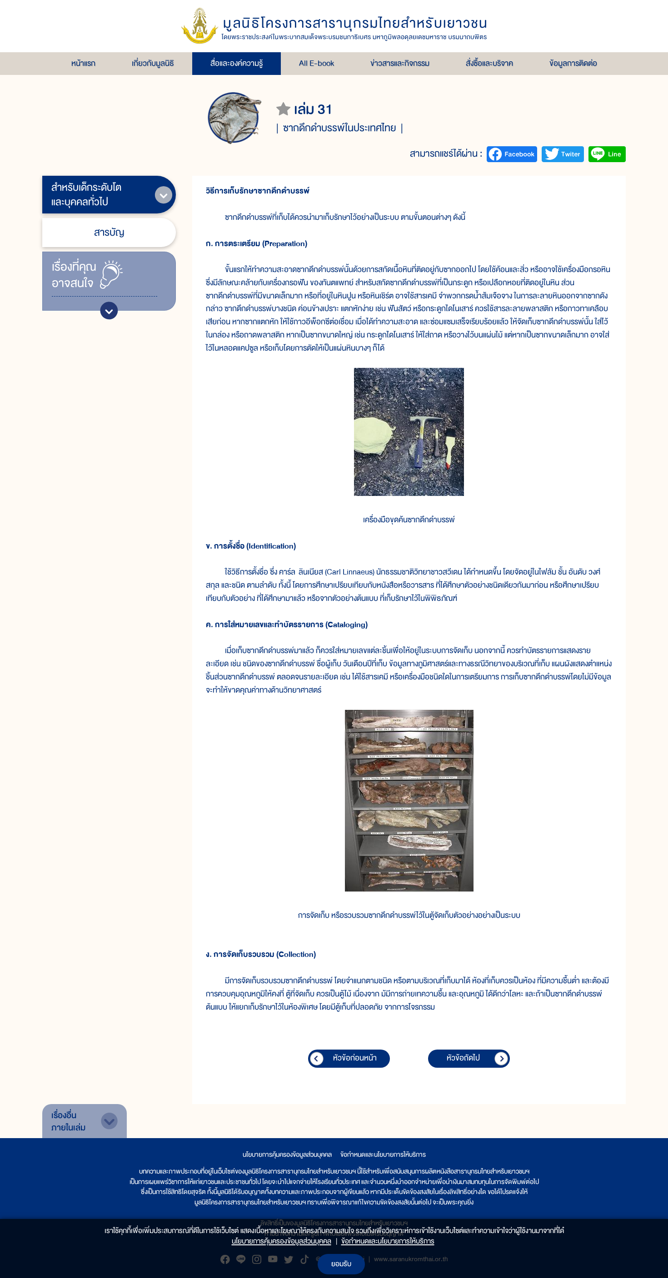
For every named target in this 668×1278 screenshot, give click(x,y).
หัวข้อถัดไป (463, 1058)
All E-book (316, 63)
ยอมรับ (341, 1264)
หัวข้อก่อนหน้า (355, 1058)
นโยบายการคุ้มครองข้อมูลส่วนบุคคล (287, 1154)
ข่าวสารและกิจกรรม (399, 63)
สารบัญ (109, 232)
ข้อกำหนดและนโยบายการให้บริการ (383, 1154)
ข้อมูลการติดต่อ (573, 63)
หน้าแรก (83, 63)
